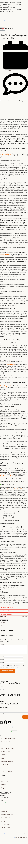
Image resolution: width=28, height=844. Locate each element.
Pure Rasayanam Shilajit (7, 475)
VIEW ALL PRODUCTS (7, 771)
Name (2, 656)
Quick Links (3, 775)
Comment (3, 644)
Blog (2, 788)
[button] (14, 607)
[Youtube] (9, 722)
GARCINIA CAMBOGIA (7, 748)
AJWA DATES (5, 764)
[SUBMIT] (25, 717)
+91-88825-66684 (4, 793)
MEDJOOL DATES (6, 768)
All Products (3, 736)
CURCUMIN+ (5, 754)
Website (2, 662)
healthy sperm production (14, 224)
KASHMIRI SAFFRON (7, 761)
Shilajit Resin (11, 364)
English (3, 622)
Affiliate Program (5, 827)
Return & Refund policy (7, 814)
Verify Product (5, 831)
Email (2, 659)
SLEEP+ (3, 758)
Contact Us (4, 811)
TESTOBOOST (5, 745)
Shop (2, 778)
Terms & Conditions (6, 817)
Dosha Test (4, 784)
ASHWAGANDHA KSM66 (8, 738)
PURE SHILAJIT (5, 741)
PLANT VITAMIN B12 (7, 751)
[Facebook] (5, 722)
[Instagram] (2, 722)
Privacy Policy (5, 821)
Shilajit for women (5, 254)
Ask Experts (4, 781)
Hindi (2, 625)
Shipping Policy (5, 824)
